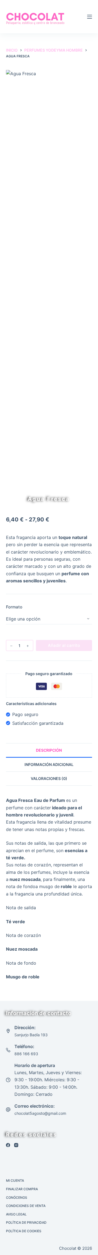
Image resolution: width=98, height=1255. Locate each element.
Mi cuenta (15, 1180)
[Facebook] (8, 1145)
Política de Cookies (23, 1231)
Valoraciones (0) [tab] (49, 778)
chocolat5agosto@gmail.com (40, 1113)
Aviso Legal (16, 1214)
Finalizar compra (22, 1189)
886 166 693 (26, 1053)
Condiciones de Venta (25, 1206)
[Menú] (89, 16)
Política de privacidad (26, 1222)
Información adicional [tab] (49, 764)
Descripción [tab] (49, 750)
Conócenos (16, 1197)
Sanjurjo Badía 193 (31, 1034)
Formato (14, 607)
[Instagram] (16, 1145)
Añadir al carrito (64, 645)
